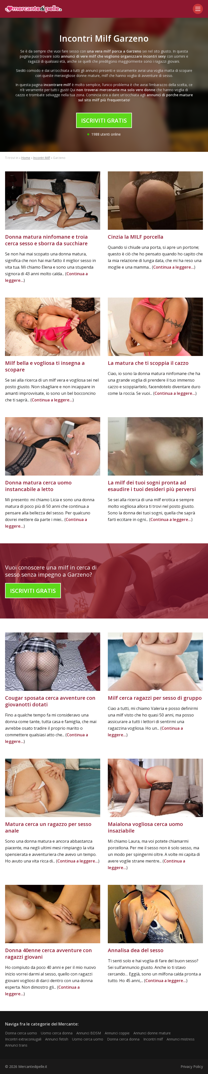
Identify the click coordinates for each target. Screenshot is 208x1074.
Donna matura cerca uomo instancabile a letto (38, 486)
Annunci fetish (56, 1039)
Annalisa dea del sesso (135, 950)
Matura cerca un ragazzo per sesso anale (48, 827)
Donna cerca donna (123, 1039)
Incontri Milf (41, 158)
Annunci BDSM (88, 1033)
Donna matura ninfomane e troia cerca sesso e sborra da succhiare (46, 240)
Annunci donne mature (152, 1033)
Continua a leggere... (173, 267)
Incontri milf (153, 1039)
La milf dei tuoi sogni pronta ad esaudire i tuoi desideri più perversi (152, 486)
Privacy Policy (192, 1066)
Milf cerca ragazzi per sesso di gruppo (155, 697)
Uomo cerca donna (57, 1033)
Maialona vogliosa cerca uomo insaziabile (145, 827)
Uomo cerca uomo (87, 1039)
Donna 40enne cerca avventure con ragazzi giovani (48, 953)
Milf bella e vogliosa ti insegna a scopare (45, 366)
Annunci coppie (117, 1033)
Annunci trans (16, 1045)
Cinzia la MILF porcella (135, 236)
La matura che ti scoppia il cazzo (148, 363)
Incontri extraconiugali (23, 1039)
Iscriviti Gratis (104, 120)
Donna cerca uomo (21, 1033)
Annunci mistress (181, 1039)
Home (25, 158)
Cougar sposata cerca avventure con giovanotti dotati (50, 701)
